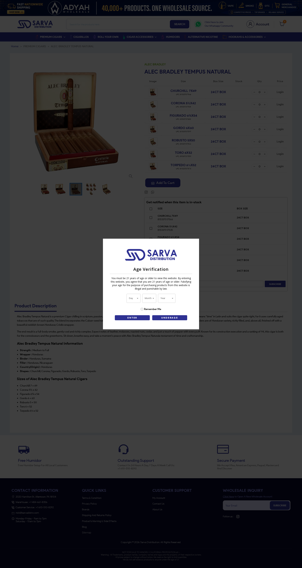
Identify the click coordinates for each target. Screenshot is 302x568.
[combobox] (134, 298)
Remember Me (152, 309)
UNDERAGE (169, 317)
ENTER (132, 317)
